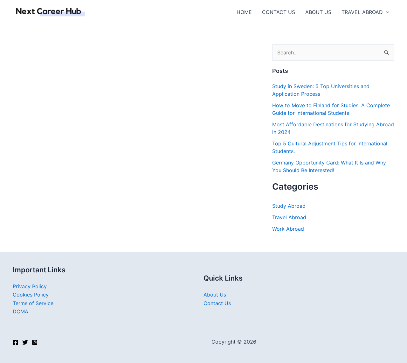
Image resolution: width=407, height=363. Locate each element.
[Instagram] (35, 342)
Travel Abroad (289, 217)
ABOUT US (318, 12)
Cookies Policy (31, 294)
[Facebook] (15, 342)
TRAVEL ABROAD (362, 12)
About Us (215, 294)
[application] (386, 12)
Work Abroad (288, 229)
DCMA (20, 311)
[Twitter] (25, 342)
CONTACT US (278, 12)
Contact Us (217, 303)
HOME (244, 12)
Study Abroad (289, 206)
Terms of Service (33, 303)
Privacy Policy (30, 286)
